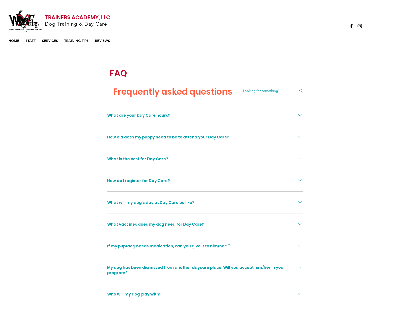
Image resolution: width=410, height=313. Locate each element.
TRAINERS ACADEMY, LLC (77, 17)
